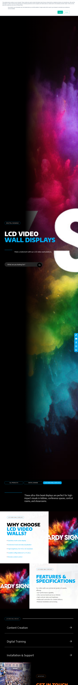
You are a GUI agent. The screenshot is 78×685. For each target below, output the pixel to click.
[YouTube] (76, 339)
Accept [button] (60, 12)
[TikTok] (76, 335)
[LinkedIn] (76, 350)
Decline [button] (66, 12)
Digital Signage (33, 482)
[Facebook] (76, 342)
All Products (14, 482)
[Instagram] (76, 346)
